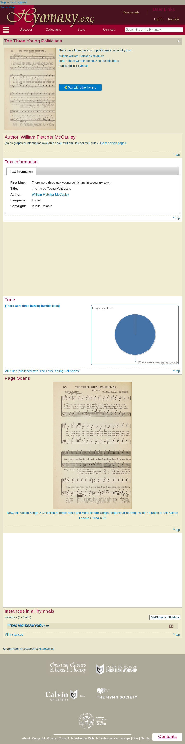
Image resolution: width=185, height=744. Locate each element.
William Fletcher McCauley (50, 194)
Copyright (38, 738)
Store (81, 29)
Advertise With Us (86, 738)
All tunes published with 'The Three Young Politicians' (42, 371)
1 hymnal (82, 66)
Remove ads (131, 12)
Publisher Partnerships (115, 738)
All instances (14, 634)
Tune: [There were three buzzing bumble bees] (89, 61)
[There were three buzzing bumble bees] (32, 306)
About (26, 738)
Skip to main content (13, 2)
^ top (176, 154)
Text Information (21, 171)
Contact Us (66, 738)
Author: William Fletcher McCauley (81, 56)
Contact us (47, 649)
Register (173, 19)
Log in (158, 19)
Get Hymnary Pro (152, 738)
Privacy (52, 738)
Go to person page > (113, 143)
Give (135, 738)
